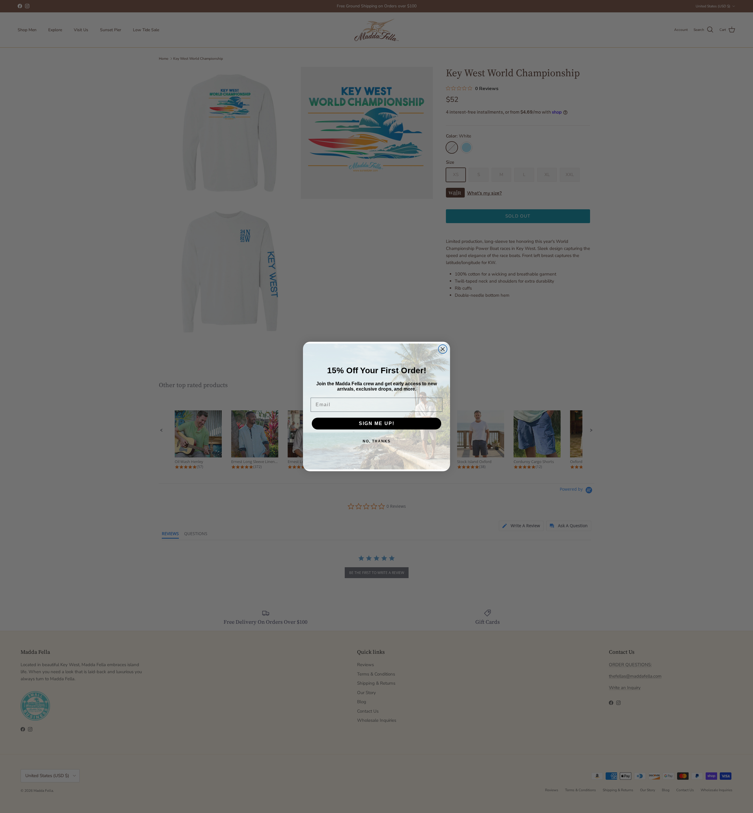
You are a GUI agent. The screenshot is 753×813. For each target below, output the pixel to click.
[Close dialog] (442, 349)
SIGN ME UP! (376, 423)
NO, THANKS (377, 441)
